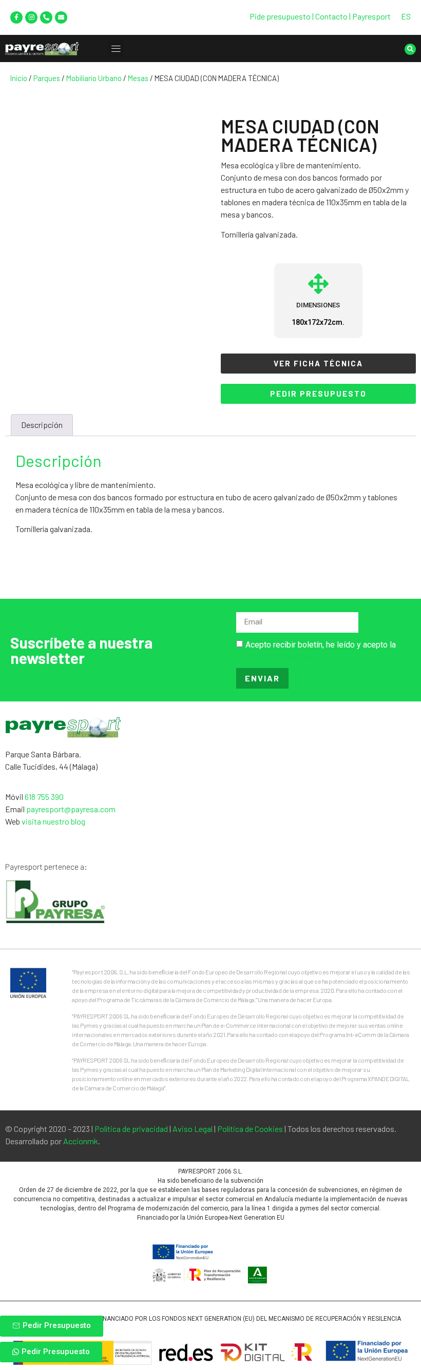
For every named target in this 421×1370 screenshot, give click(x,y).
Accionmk (80, 1141)
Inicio (18, 78)
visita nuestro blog (53, 821)
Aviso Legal (193, 1128)
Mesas (138, 78)
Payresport (371, 16)
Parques (46, 78)
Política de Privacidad (275, 656)
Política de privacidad (131, 1128)
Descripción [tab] (42, 424)
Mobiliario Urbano (94, 78)
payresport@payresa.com (71, 809)
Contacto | (333, 16)
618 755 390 (44, 796)
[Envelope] (61, 17)
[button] (115, 48)
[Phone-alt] (46, 17)
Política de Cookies (250, 1128)
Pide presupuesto (280, 16)
